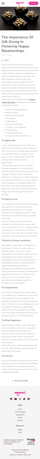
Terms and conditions (20, 450)
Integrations (20, 415)
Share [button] (6, 60)
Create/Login (33, 3)
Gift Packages (20, 412)
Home (20, 409)
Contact (20, 420)
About (20, 417)
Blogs (20, 430)
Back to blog (21, 380)
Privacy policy (20, 452)
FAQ (20, 432)
